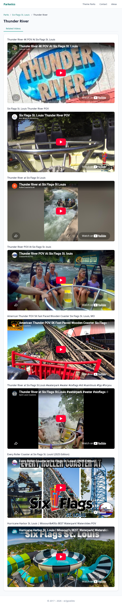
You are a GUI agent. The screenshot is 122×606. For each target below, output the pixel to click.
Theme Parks (89, 4)
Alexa (114, 4)
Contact (103, 4)
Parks (6, 14)
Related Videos (13, 28)
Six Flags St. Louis (21, 14)
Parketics (9, 4)
